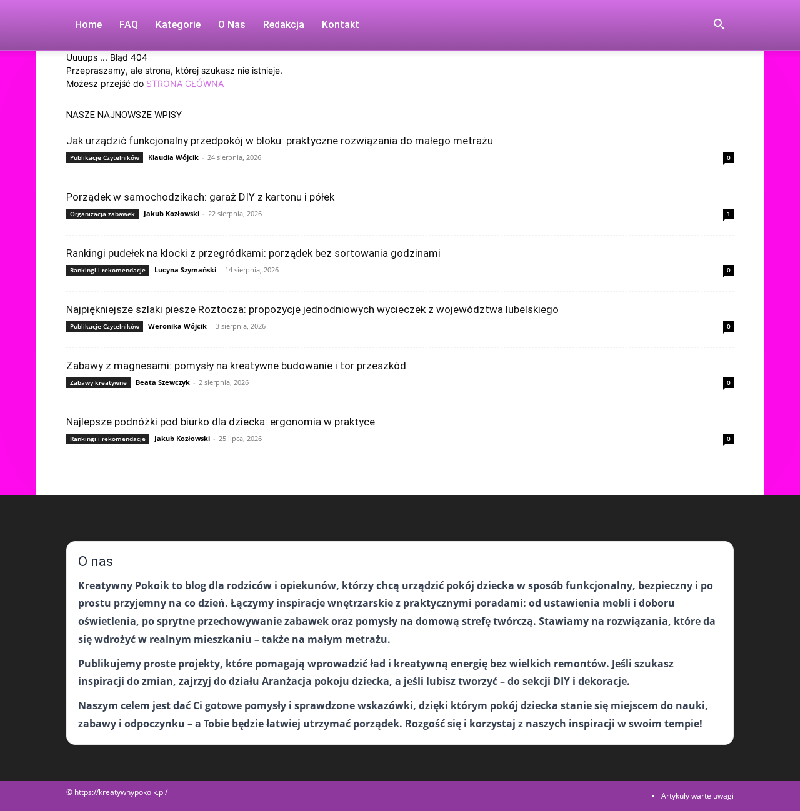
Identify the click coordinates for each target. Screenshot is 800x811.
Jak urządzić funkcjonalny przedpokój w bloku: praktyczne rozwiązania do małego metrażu (279, 140)
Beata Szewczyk (163, 382)
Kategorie (178, 25)
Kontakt (340, 25)
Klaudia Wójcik (173, 157)
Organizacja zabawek (102, 213)
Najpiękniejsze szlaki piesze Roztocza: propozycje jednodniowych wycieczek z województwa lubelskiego (312, 309)
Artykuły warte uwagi (697, 795)
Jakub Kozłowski (171, 213)
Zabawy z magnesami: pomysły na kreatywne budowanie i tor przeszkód (236, 365)
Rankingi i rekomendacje (108, 270)
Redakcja (283, 25)
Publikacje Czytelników (104, 157)
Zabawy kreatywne (98, 382)
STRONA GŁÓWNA (185, 83)
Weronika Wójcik (177, 326)
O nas (232, 25)
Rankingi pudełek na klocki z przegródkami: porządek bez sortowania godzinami (253, 253)
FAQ (128, 25)
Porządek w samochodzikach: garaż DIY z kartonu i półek (200, 197)
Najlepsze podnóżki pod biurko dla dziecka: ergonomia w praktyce (220, 421)
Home (88, 25)
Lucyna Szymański (185, 269)
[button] (719, 26)
